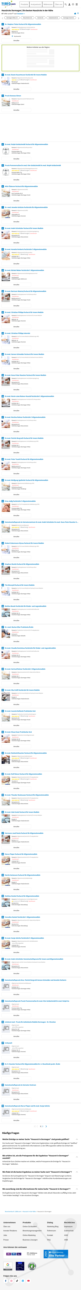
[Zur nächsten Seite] (46, 1126)
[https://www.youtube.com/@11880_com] (28, 1281)
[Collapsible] (77, 1139)
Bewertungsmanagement (32, 1231)
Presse (6, 1240)
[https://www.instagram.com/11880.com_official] (11, 1281)
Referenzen (48, 4)
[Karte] (75, 13)
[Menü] (77, 4)
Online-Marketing (29, 1235)
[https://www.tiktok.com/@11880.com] (17, 1281)
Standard (20, 14)
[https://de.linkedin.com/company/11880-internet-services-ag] (22, 1281)
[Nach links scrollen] (3, 18)
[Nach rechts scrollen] (77, 18)
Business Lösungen (30, 1240)
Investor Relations (10, 1231)
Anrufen (16, 40)
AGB (66, 1235)
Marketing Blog (52, 1226)
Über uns (58, 4)
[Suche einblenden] (66, 4)
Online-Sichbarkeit (30, 1226)
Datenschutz (69, 1231)
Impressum (68, 1226)
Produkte (24, 4)
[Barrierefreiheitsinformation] (74, 4)
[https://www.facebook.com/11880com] (5, 1281)
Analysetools (36, 4)
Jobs (5, 1235)
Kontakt (50, 1235)
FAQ (49, 1240)
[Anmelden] (70, 4)
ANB (66, 1240)
